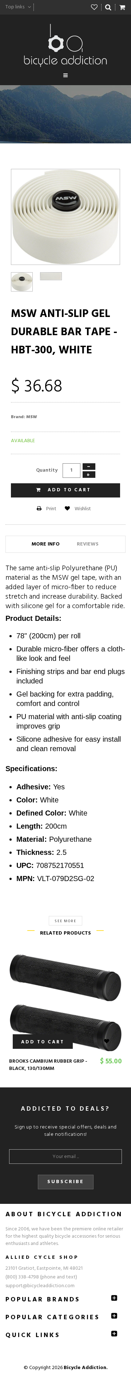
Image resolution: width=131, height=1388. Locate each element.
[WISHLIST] (111, 1041)
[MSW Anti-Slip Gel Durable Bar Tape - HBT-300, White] (22, 282)
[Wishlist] (94, 7)
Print (50, 509)
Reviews (88, 544)
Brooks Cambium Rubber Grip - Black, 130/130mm (48, 1065)
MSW (31, 417)
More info (46, 544)
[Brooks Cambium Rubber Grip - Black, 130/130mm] (65, 1003)
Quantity (46, 470)
